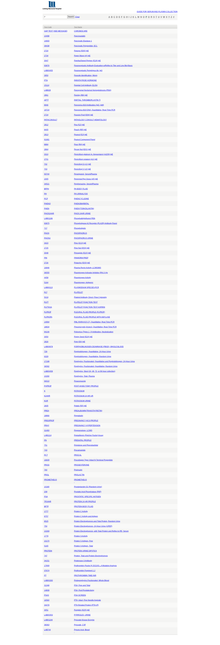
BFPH (46, 189)
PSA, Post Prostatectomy (84, 590)
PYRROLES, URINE (82, 615)
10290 (46, 376)
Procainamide (79, 450)
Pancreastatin (79, 36)
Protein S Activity (81, 536)
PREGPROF (49, 421)
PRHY (46, 425)
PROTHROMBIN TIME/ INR (85, 575)
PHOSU (47, 238)
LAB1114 (47, 435)
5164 (46, 282)
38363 (46, 625)
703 (45, 169)
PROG (46, 465)
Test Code (48, 27)
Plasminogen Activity (82, 278)
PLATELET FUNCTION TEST (86, 302)
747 (45, 556)
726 (45, 352)
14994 (46, 322)
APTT (46, 100)
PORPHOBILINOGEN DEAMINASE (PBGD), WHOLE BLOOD (99, 347)
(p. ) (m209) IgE (93, 154)
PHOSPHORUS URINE (83, 238)
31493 (46, 430)
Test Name (78, 27)
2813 (46, 135)
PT (45, 575)
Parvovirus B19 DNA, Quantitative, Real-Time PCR (94, 110)
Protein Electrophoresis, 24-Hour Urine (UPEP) (93, 526)
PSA (46, 497)
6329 (46, 356)
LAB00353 (48, 615)
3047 (46, 61)
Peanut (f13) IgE (80, 135)
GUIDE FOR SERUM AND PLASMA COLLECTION (157, 12)
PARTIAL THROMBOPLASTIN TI (87, 100)
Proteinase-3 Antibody (83, 561)
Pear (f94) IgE (79, 144)
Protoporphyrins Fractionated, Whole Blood (91, 580)
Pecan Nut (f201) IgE (82, 149)
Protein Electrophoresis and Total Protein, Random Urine (97, 521)
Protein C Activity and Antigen (86, 516)
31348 (46, 585)
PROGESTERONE (81, 465)
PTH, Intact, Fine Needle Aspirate (87, 600)
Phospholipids (80, 228)
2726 (46, 263)
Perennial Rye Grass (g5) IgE (86, 179)
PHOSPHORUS (80, 233)
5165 (46, 546)
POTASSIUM (79, 391)
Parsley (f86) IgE (81, 95)
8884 (46, 144)
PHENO (47, 204)
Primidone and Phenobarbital (86, 445)
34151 (46, 561)
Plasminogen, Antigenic (83, 282)
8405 (46, 130)
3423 (46, 243)
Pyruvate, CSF (80, 625)
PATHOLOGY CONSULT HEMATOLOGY (90, 120)
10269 (46, 531)
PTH (46, 80)
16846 (46, 268)
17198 (46, 361)
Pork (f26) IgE (79, 342)
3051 (46, 610)
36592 (46, 366)
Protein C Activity (81, 511)
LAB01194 (48, 620)
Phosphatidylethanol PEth (84, 218)
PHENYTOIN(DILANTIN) (84, 209)
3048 (46, 253)
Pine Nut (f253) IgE (81, 248)
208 (45, 492)
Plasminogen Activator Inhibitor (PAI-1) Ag (91, 273)
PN (45, 440)
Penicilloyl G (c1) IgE (82, 164)
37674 (46, 571)
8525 (46, 521)
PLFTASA (48, 307)
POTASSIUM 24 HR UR (83, 396)
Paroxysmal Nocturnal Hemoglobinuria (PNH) (92, 90)
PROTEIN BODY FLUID (83, 506)
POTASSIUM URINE (82, 401)
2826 (46, 342)
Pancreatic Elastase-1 (83, 41)
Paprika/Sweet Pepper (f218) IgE (87, 61)
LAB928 (47, 90)
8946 (46, 105)
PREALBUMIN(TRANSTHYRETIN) (88, 411)
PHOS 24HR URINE (82, 213)
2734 (46, 56)
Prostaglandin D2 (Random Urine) (88, 487)
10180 (46, 487)
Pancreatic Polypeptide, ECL (85, 46)
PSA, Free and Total (82, 585)
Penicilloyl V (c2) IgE (82, 169)
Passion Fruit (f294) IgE (83, 115)
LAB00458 (48, 371)
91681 (46, 140)
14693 (46, 41)
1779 (46, 536)
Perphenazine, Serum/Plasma (86, 184)
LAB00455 (48, 70)
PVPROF (47, 386)
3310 (46, 154)
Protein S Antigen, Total (83, 546)
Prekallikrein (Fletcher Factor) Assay (88, 435)
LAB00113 (48, 287)
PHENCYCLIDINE (81, 199)
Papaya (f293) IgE (81, 51)
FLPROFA (48, 317)
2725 (46, 248)
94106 (46, 332)
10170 (46, 541)
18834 (46, 327)
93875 (46, 223)
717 (45, 228)
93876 (46, 66)
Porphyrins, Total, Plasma (84, 376)
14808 (46, 590)
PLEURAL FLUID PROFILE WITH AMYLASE (92, 317)
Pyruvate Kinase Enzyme (84, 620)
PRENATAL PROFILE (82, 440)
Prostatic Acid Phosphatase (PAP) (87, 492)
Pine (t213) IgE (80, 243)
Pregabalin (78, 416)
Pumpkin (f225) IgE (82, 610)
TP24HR (47, 502)
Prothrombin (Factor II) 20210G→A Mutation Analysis (95, 566)
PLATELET (78, 292)
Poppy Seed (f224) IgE (83, 337)
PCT (46, 455)
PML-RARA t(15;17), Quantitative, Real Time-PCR (94, 322)
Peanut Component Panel (84, 140)
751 (45, 445)
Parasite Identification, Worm (85, 75)
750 (45, 526)
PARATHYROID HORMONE (85, 80)
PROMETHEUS (50, 480)
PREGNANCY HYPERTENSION (87, 425)
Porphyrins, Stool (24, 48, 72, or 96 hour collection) (94, 371)
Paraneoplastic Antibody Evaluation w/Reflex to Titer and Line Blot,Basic (103, 66)
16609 (46, 460)
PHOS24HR (49, 213)
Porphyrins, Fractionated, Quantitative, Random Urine (95, 366)
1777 (46, 511)
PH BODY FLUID (81, 189)
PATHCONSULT (50, 120)
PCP (46, 199)
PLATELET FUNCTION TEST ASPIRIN (89, 307)
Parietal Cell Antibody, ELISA (85, 85)
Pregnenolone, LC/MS (83, 430)
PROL (46, 475)
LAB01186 (48, 218)
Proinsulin (78, 470)
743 (45, 450)
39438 (46, 46)
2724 (46, 115)
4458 (46, 278)
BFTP (46, 506)
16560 (46, 600)
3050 (46, 337)
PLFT (46, 302)
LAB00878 (48, 347)
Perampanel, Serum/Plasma (85, 174)
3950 (46, 75)
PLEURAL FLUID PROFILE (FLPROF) (89, 312)
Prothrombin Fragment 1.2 (84, 571)
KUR (46, 401)
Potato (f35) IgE (80, 406)
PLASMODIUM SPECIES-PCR (86, 287)
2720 (46, 51)
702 (45, 164)
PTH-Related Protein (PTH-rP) (86, 605)
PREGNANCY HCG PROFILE (86, 421)
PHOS (46, 233)
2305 (46, 179)
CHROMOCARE (80, 31)
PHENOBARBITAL (81, 204)
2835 (46, 406)
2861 (46, 95)
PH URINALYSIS (81, 194)
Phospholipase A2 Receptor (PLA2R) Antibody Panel (95, 223)
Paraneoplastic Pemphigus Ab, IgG (88, 70)
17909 (46, 566)
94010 (46, 381)
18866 (46, 416)
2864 (46, 149)
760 (45, 470)
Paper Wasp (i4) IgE (82, 56)
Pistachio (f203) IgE (82, 263)
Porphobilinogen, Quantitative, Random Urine (92, 356)
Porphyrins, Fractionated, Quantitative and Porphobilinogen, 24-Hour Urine (104, 361)
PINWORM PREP (81, 258)
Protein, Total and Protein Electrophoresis (91, 556)
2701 (46, 159)
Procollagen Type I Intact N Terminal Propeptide (93, 460)
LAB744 (47, 630)
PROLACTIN (79, 475)
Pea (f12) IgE (79, 125)
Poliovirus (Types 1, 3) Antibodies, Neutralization (93, 332)
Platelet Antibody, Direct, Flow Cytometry (90, 297)
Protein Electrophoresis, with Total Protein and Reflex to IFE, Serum (101, 531)
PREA (46, 411)
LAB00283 (48, 580)
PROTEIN (48, 551)
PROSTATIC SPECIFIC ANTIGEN (87, 497)
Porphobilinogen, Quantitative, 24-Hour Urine (92, 352)
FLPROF (47, 312)
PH (45, 194)
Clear (77, 17)
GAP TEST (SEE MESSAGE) (55, 31)
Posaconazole (80, 381)
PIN (45, 258)
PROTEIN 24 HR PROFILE (85, 502)
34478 (46, 605)
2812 (46, 125)
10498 (46, 36)
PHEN (46, 209)
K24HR (47, 396)
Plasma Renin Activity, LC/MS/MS (87, 268)
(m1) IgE (85, 159)
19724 (46, 110)
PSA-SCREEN (80, 595)
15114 (46, 85)
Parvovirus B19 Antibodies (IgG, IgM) (89, 105)
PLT (45, 292)
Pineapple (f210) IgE (82, 253)
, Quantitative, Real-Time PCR (95, 327)
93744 (46, 174)
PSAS (46, 595)
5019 (46, 297)
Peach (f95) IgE (80, 130)
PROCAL (78, 455)
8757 (46, 516)
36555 (46, 273)
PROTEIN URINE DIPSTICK (85, 551)
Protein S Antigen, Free (83, 541)
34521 (46, 184)
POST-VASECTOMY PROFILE (86, 386)
